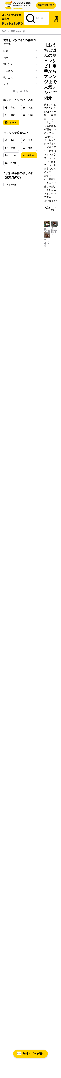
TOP (4, 31)
